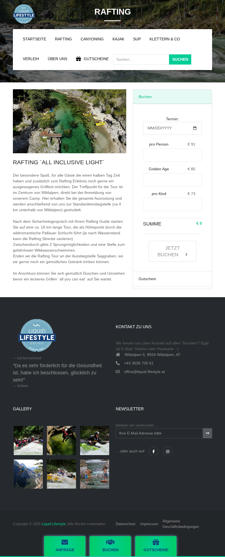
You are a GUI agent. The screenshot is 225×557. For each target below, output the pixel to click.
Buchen (145, 96)
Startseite (34, 39)
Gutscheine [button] (156, 550)
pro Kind (159, 193)
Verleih (31, 59)
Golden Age (159, 169)
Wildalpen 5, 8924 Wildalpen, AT (153, 354)
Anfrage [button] (64, 550)
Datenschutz (126, 524)
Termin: (172, 119)
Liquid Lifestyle (54, 524)
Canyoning (92, 39)
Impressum (149, 524)
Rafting (63, 39)
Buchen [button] (110, 550)
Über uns (57, 59)
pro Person (158, 144)
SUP (137, 39)
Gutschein (147, 279)
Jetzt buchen (169, 251)
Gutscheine (96, 59)
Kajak (118, 39)
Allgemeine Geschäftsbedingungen (180, 524)
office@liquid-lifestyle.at (144, 371)
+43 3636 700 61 (139, 363)
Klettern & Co (165, 39)
